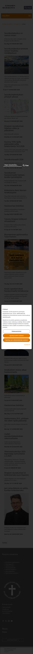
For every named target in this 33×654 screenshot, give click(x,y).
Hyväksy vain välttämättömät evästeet (16, 340)
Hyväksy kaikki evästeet (17, 335)
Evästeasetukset (16, 331)
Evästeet (27, 344)
